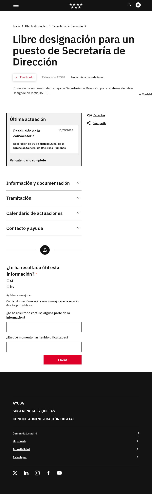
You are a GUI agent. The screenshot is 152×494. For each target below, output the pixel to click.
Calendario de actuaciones (34, 213)
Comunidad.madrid (25, 433)
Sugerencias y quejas (34, 411)
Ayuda (18, 403)
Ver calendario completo (28, 160)
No (12, 286)
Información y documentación (38, 183)
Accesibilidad (21, 449)
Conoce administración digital (43, 419)
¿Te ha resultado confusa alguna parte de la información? (38, 315)
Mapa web (19, 441)
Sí (11, 281)
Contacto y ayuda (24, 228)
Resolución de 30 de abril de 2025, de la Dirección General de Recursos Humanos (39, 146)
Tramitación (18, 198)
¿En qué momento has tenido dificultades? (37, 337)
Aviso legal (20, 457)
